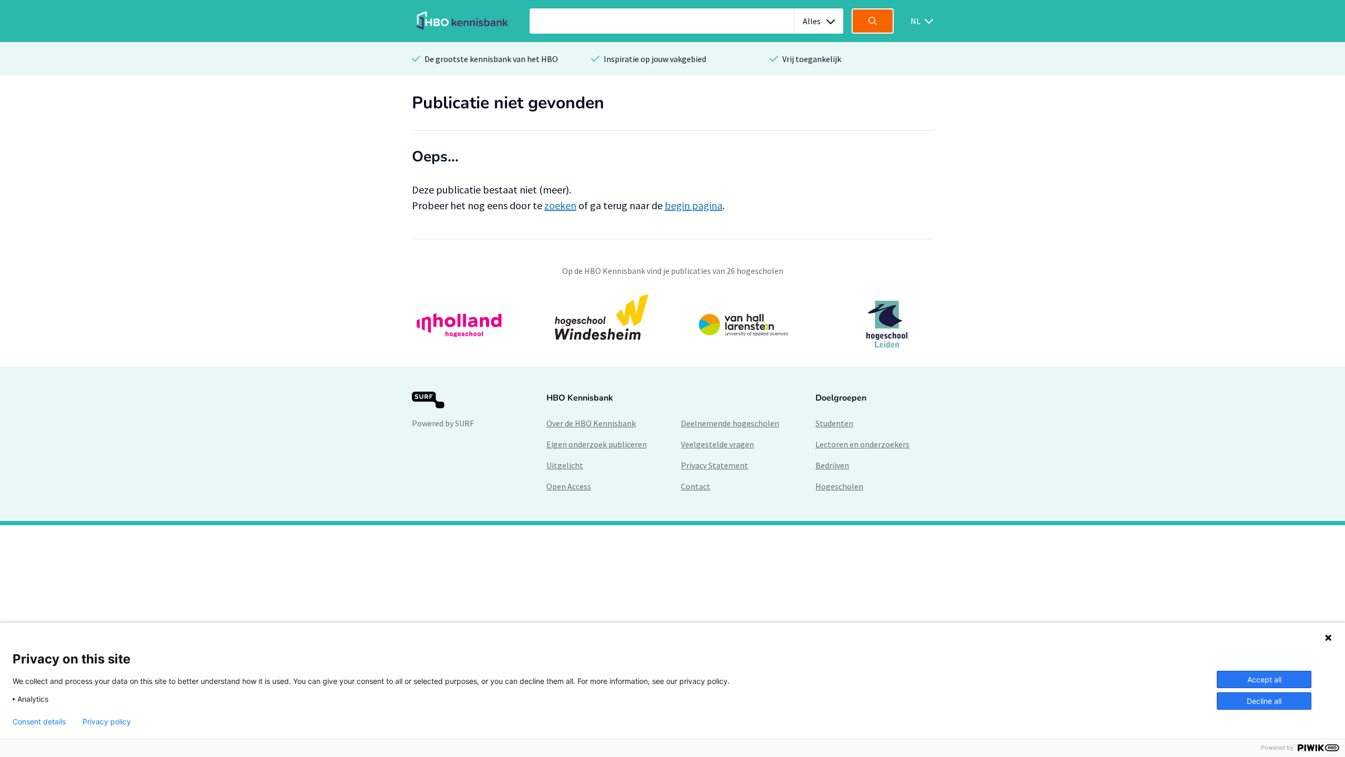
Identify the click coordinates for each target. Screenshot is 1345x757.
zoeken (560, 205)
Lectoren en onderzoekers (862, 444)
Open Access (568, 486)
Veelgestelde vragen (717, 444)
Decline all (1264, 701)
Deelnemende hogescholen (730, 423)
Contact (695, 486)
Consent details (39, 722)
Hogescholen (839, 486)
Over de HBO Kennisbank (591, 423)
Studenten (834, 423)
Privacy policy (106, 722)
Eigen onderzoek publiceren (596, 444)
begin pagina (693, 205)
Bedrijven (832, 465)
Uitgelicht (564, 465)
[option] (672, 324)
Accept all (1264, 679)
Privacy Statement (714, 465)
